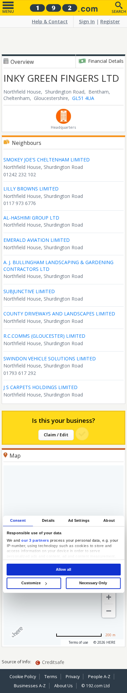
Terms (50, 676)
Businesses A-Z (30, 686)
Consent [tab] (18, 520)
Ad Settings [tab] (78, 520)
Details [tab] (48, 520)
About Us (63, 686)
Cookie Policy (22, 676)
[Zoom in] (108, 597)
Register (110, 21)
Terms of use (78, 642)
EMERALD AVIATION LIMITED (36, 240)
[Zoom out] (108, 611)
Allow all (63, 569)
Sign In (87, 21)
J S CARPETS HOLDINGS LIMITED (40, 387)
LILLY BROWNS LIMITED (31, 188)
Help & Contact (50, 21)
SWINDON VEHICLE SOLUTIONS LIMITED (49, 358)
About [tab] (109, 520)
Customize (31, 583)
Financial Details (106, 61)
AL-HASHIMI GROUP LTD (31, 217)
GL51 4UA (83, 98)
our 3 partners (35, 541)
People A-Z (99, 676)
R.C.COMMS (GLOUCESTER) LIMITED (44, 336)
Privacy (73, 676)
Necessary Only (93, 583)
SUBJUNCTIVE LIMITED (29, 291)
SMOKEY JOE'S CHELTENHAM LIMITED (46, 159)
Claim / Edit (56, 435)
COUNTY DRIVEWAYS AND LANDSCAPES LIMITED (59, 313)
